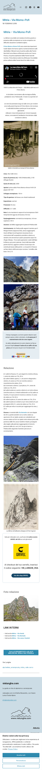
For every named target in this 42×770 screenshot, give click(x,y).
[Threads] (34, 7)
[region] (21, 751)
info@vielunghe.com (10, 700)
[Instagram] (26, 7)
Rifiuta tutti (21, 766)
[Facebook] (30, 7)
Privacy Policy (13, 749)
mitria (22, 667)
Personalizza (21, 760)
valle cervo (29, 667)
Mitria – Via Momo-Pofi (16, 19)
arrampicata (15, 667)
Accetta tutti (21, 755)
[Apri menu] (20, 7)
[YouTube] (38, 7)
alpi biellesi (6, 667)
